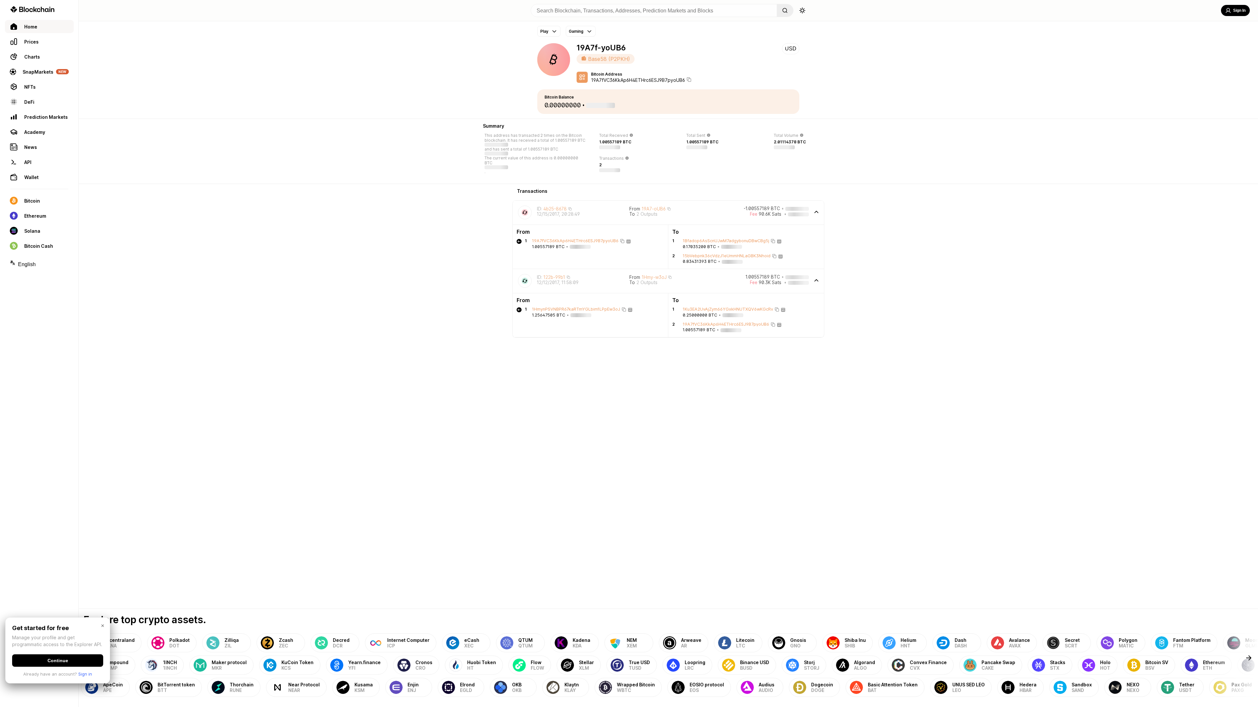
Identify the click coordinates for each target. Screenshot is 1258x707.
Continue (58, 660)
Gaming (576, 31)
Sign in (85, 674)
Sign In (1239, 10)
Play (544, 31)
